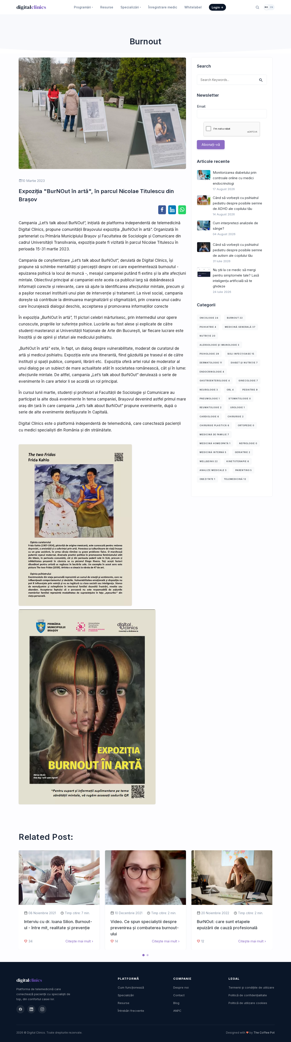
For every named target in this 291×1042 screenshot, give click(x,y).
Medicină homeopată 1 (215, 443)
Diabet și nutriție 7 (244, 362)
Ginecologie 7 (248, 380)
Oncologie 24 (209, 318)
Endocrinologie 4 (212, 371)
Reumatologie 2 (211, 407)
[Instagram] (42, 1009)
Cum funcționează (131, 987)
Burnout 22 (235, 318)
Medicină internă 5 (213, 452)
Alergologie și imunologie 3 (219, 345)
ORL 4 (230, 389)
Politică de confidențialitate (247, 995)
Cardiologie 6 (209, 416)
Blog (176, 1003)
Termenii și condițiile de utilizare (251, 987)
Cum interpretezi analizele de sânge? (235, 226)
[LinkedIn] (31, 1009)
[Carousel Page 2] (147, 955)
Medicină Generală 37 (240, 327)
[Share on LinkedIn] (172, 209)
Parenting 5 (243, 470)
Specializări (130, 7)
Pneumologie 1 (210, 398)
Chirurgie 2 (236, 416)
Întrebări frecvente (131, 1010)
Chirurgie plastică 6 (214, 425)
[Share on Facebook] (162, 209)
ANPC (177, 1010)
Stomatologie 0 (239, 398)
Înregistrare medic (162, 7)
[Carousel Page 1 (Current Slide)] (143, 955)
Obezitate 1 (207, 479)
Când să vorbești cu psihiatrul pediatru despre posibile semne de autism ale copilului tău (237, 250)
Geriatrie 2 (242, 452)
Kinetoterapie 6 (237, 461)
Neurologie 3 (209, 389)
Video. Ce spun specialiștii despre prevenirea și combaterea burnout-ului (144, 927)
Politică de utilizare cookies (247, 1003)
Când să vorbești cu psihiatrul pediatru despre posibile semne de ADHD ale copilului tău (237, 203)
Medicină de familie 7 (214, 434)
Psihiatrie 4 (208, 327)
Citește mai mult (78, 941)
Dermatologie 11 (211, 362)
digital (31, 7)
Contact (179, 995)
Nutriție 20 (207, 336)
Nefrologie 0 (248, 443)
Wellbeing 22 (209, 461)
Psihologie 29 (209, 353)
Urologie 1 (237, 407)
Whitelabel (193, 7)
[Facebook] (20, 1009)
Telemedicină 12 (235, 479)
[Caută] (257, 7)
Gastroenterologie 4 (215, 380)
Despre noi (181, 987)
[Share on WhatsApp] (182, 209)
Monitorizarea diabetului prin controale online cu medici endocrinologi (234, 178)
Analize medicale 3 (213, 470)
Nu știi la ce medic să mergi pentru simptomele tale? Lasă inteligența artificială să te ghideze (236, 278)
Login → (217, 7)
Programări (83, 7)
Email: (201, 106)
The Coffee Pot (264, 1032)
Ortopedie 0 (246, 425)
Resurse (106, 7)
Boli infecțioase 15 (241, 353)
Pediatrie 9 (250, 389)
